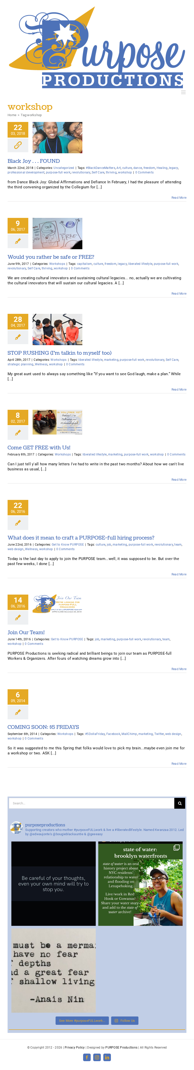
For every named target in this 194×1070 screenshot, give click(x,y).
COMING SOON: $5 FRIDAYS (43, 727)
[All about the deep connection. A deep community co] (53, 970)
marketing (111, 360)
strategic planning (21, 364)
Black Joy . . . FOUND (34, 161)
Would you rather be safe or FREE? (51, 257)
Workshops (57, 264)
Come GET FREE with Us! (39, 447)
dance (137, 168)
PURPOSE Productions (121, 1047)
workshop (125, 172)
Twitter (159, 734)
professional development (26, 172)
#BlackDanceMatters (100, 168)
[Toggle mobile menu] (183, 92)
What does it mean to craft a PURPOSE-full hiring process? (81, 538)
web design (16, 549)
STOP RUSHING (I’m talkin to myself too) (60, 353)
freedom (149, 168)
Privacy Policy (75, 1047)
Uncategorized (64, 168)
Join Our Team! (26, 632)
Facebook (113, 734)
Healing (162, 168)
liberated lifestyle (140, 264)
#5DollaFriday (95, 734)
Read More (179, 197)
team (178, 544)
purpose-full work (58, 172)
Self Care (98, 172)
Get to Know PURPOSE (68, 544)
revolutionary (81, 172)
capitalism (84, 264)
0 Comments (144, 172)
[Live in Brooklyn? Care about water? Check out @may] (140, 884)
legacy (173, 168)
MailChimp (129, 734)
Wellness (41, 364)
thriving (111, 172)
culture (127, 168)
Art (118, 168)
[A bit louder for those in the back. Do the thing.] (53, 884)
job (109, 544)
